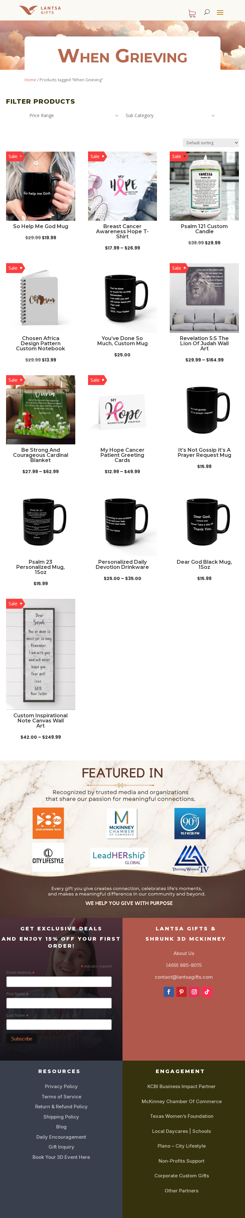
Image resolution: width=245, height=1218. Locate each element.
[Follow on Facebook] (169, 992)
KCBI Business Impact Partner (181, 1086)
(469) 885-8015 (184, 965)
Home (30, 80)
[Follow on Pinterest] (181, 992)
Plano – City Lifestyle (182, 1146)
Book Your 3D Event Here (61, 1157)
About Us (184, 953)
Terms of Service (61, 1097)
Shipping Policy (61, 1117)
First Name (17, 994)
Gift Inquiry (61, 1147)
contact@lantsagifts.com (184, 977)
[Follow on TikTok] (207, 992)
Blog (61, 1127)
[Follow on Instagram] (194, 992)
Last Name (17, 1015)
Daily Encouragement (61, 1137)
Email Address (20, 972)
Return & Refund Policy (61, 1106)
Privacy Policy (61, 1086)
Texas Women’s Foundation (181, 1116)
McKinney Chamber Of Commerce (182, 1101)
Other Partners (181, 1191)
